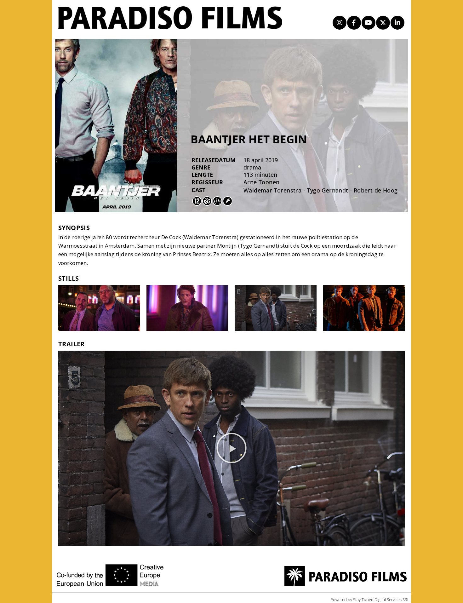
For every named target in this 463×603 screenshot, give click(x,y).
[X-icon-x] (383, 23)
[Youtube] (368, 23)
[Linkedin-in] (397, 23)
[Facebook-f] (354, 23)
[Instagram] (339, 23)
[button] (231, 448)
